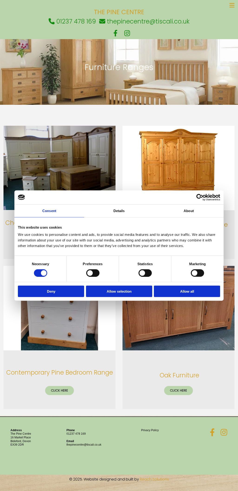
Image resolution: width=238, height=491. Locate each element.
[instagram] (127, 33)
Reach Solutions (154, 479)
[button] (119, 5)
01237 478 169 (76, 433)
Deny (51, 291)
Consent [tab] (49, 211)
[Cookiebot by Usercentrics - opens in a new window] (199, 197)
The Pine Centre (119, 12)
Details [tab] (119, 211)
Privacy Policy (150, 430)
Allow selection (119, 291)
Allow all (187, 291)
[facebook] (115, 33)
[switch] (92, 273)
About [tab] (189, 211)
